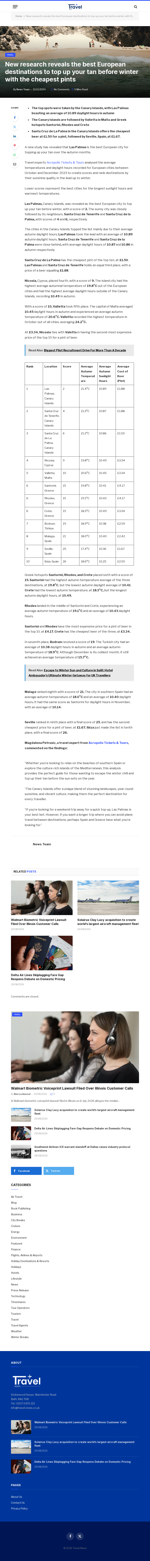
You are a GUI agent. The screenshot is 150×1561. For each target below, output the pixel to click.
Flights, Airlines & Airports (26, 1255)
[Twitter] (14, 126)
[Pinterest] (14, 145)
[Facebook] (14, 117)
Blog (14, 1202)
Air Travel (16, 1196)
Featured (16, 1243)
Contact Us (18, 1502)
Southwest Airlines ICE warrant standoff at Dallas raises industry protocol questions (82, 1148)
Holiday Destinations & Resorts (30, 1261)
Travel (10, 55)
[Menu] (15, 7)
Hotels (15, 1272)
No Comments (62, 89)
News (14, 1284)
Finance (16, 1249)
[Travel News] (75, 7)
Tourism (16, 1313)
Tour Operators (20, 1307)
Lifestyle (16, 1278)
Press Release (20, 1290)
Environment (19, 1237)
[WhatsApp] (14, 154)
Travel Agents (19, 1325)
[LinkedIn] (14, 136)
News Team (22, 89)
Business (16, 1214)
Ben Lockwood (22, 1094)
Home (19, 16)
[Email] (14, 164)
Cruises (15, 1226)
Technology (18, 1296)
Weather (16, 1331)
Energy (15, 1231)
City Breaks (18, 1220)
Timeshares (18, 1302)
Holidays (16, 1266)
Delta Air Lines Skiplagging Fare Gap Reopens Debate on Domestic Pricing (38, 977)
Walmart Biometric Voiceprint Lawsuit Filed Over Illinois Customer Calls (38, 922)
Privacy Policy (19, 1508)
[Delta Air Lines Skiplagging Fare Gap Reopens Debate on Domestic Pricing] (42, 953)
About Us (16, 1496)
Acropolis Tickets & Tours (65, 162)
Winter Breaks (20, 1337)
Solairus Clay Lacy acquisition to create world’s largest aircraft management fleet (108, 922)
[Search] (135, 7)
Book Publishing (21, 1208)
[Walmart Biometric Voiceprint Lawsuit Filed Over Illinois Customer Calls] (42, 898)
